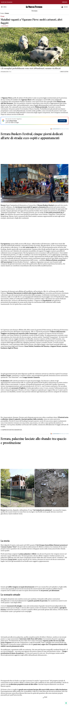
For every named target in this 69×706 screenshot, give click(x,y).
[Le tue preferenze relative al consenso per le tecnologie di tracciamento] (66, 703)
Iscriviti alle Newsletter (6, 2)
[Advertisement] (13, 85)
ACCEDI (66, 7)
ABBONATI (64, 2)
